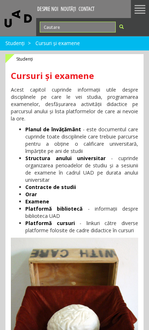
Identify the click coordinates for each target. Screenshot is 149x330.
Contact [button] (86, 8)
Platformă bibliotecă (53, 208)
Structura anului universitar (65, 158)
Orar (31, 194)
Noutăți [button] (68, 8)
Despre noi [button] (47, 8)
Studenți (15, 43)
